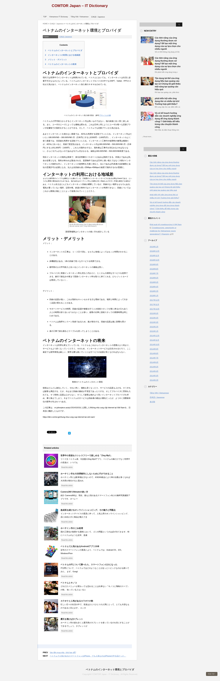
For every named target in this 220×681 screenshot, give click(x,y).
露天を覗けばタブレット (72, 619)
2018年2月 (154, 291)
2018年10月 (154, 260)
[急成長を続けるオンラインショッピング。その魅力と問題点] (51, 521)
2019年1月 (154, 247)
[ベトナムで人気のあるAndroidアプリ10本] (51, 558)
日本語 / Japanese (98, 17)
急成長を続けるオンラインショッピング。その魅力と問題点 (88, 510)
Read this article (67, 467)
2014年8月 (154, 353)
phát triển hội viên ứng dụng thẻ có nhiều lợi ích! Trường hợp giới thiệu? (167, 101)
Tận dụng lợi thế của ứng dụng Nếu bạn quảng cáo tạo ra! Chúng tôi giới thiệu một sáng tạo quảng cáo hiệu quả (168, 83)
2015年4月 (154, 318)
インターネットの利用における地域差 (62, 55)
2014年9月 (154, 349)
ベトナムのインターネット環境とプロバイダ (110, 669)
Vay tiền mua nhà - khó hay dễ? (63, 652)
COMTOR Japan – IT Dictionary (80, 6)
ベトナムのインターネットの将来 (61, 64)
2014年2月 (154, 380)
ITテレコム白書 (105, 115)
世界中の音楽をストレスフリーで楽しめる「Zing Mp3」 (86, 455)
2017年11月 (154, 305)
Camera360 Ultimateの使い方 (74, 492)
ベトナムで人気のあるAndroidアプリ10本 (80, 546)
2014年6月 (154, 362)
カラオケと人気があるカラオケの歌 (77, 601)
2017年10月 (154, 309)
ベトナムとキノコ (69, 583)
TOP (45, 17)
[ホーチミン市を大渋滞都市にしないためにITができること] (51, 485)
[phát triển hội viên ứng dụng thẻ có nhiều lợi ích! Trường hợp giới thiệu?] (147, 104)
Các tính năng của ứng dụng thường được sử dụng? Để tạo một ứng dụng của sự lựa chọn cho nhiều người (168, 43)
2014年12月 (154, 336)
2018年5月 (154, 282)
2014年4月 (154, 371)
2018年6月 (154, 278)
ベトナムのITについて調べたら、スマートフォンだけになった (89, 564)
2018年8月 (154, 269)
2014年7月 (154, 358)
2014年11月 (154, 340)
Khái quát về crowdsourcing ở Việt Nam (166, 224)
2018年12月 (154, 251)
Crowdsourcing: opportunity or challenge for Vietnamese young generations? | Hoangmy (163, 231)
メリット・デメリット (56, 59)
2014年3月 (154, 376)
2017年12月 (154, 300)
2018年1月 (154, 296)
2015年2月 (154, 327)
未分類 (152, 402)
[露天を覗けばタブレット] (51, 630)
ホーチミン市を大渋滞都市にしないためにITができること (87, 474)
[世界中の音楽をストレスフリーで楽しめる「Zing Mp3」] (51, 467)
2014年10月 (154, 345)
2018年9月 (154, 264)
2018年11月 (154, 256)
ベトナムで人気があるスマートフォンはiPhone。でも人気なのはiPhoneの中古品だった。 (88, 656)
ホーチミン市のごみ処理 (72, 528)
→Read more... (147, 137)
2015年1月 (154, 331)
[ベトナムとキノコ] (51, 594)
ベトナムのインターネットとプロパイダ (63, 50)
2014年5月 (154, 367)
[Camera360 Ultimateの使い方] (51, 503)
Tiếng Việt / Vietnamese (79, 17)
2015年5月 (154, 313)
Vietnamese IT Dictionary (58, 17)
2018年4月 (154, 287)
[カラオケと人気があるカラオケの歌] (51, 612)
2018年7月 (154, 273)
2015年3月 (154, 322)
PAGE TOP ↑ (212, 674)
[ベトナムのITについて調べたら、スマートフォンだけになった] (51, 576)
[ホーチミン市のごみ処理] (51, 539)
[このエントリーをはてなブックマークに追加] (69, 433)
